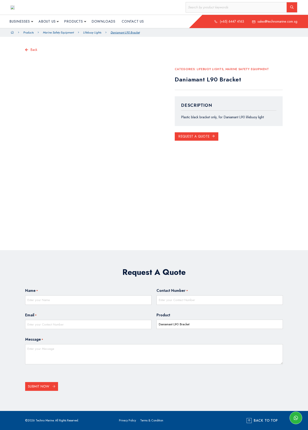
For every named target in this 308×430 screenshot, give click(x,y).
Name (31, 290)
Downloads (103, 21)
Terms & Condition (151, 420)
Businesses (19, 21)
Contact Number (172, 290)
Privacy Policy (127, 420)
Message (34, 339)
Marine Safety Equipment (58, 32)
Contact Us (133, 21)
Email (31, 315)
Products (73, 21)
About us (47, 21)
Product (163, 315)
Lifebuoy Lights (92, 32)
